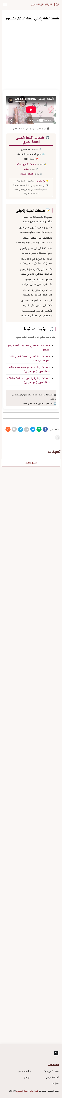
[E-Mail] (27, 429)
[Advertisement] (31, 55)
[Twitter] (33, 429)
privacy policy (24, 1071)
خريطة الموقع (52, 1077)
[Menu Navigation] (5, 4)
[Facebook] (45, 429)
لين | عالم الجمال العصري (45, 4)
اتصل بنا (55, 1083)
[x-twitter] (56, 1053)
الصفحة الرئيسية (51, 1071)
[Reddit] (8, 429)
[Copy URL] (57, 438)
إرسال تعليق (31, 463)
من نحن (27, 1077)
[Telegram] (20, 429)
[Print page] (14, 429)
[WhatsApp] (39, 429)
